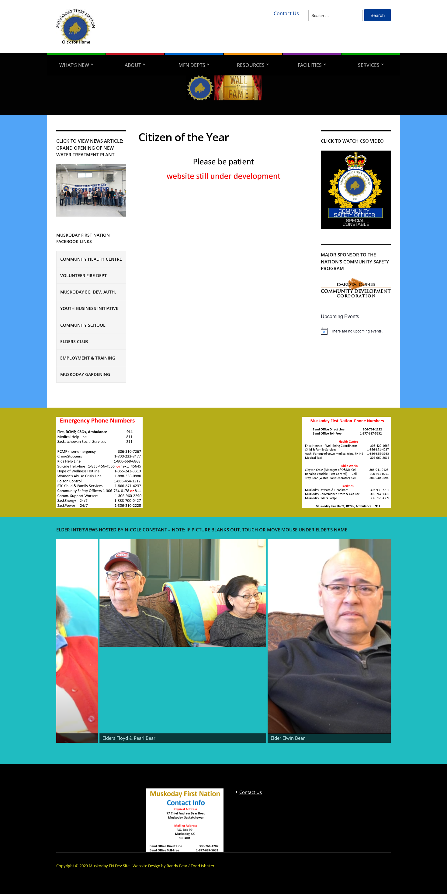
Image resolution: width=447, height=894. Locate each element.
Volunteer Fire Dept (83, 275)
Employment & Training (87, 358)
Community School (83, 325)
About (133, 65)
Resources (251, 65)
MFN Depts (191, 65)
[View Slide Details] (106, 593)
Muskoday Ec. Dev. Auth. (88, 292)
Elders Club (74, 341)
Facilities (310, 65)
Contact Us (286, 13)
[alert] (356, 331)
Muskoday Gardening (85, 374)
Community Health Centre (91, 259)
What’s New (74, 65)
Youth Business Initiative (89, 308)
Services (368, 65)
